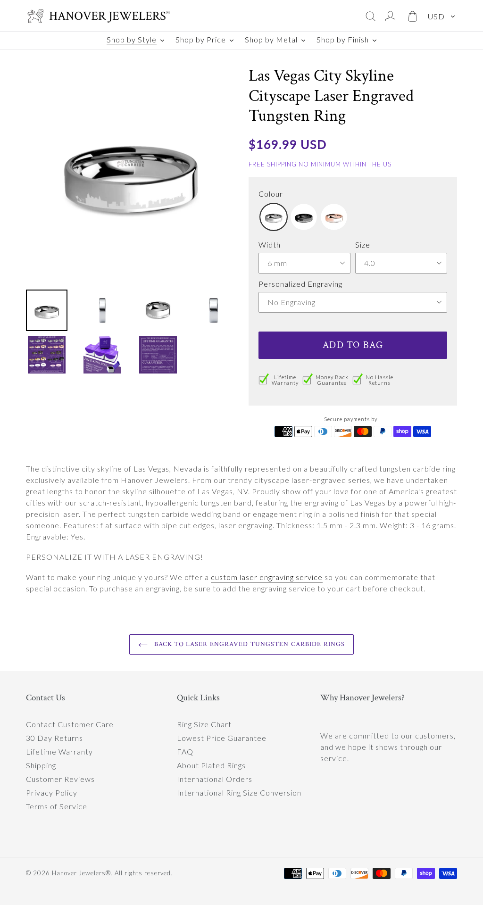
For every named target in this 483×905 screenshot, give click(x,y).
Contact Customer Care (70, 724)
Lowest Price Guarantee (221, 737)
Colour (270, 193)
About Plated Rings (211, 765)
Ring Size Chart (204, 724)
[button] (273, 217)
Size (362, 244)
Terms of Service (56, 806)
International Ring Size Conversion (239, 792)
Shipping (41, 765)
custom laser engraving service (267, 577)
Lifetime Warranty (59, 751)
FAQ (185, 751)
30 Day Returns (54, 737)
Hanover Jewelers (79, 873)
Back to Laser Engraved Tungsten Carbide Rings (248, 644)
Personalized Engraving (300, 283)
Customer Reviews (60, 778)
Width (269, 244)
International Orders (214, 778)
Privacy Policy (51, 792)
